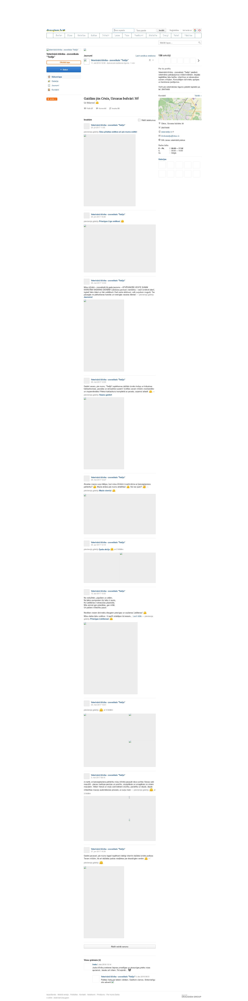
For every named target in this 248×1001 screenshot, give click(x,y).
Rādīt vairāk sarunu (119, 946)
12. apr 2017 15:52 (98, 593)
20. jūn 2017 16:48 (98, 216)
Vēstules (188, 35)
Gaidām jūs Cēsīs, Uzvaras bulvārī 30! (111, 98)
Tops (127, 35)
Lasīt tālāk (137, 616)
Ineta (94, 964)
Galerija (55, 81)
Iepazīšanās (51, 994)
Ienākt (161, 30)
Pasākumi (138, 35)
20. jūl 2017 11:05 (98, 127)
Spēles (94, 35)
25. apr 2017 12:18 (98, 544)
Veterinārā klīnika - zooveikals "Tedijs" (62, 55)
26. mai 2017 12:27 (98, 479)
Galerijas (81, 35)
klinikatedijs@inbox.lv (170, 136)
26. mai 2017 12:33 (98, 283)
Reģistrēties (174, 30)
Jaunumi (55, 85)
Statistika (153, 35)
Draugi (166, 35)
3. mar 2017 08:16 (98, 777)
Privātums (101, 994)
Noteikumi (91, 994)
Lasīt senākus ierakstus (146, 55)
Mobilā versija (63, 994)
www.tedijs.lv (166, 131)
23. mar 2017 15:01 (98, 704)
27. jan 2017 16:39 (98, 851)
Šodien (59, 35)
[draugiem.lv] (49, 35)
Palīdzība (74, 994)
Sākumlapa (57, 76)
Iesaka (116, 108)
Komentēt (102, 108)
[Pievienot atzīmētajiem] (150, 60)
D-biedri (105, 35)
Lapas (117, 35)
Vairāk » (198, 95)
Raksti (176, 35)
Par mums (110, 994)
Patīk (90, 108)
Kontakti (55, 89)
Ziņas (69, 35)
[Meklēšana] (198, 35)
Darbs (117, 994)
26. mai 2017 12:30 (98, 382)
